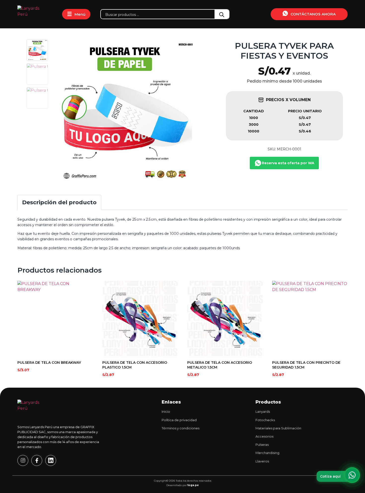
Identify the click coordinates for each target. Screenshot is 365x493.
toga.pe (193, 485)
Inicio (166, 411)
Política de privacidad (179, 420)
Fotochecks (265, 420)
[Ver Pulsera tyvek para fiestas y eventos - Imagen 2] (37, 74)
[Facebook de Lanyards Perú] (36, 460)
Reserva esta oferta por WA (288, 163)
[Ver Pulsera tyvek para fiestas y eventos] (37, 50)
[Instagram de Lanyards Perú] (22, 460)
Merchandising (267, 453)
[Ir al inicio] (34, 14)
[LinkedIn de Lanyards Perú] (50, 460)
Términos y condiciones (180, 428)
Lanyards (263, 411)
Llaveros (262, 461)
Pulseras (262, 445)
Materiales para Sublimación (278, 428)
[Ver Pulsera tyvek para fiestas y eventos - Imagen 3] (37, 98)
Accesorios (264, 436)
